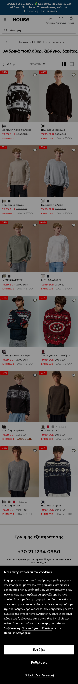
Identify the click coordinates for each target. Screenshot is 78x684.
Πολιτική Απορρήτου (17, 633)
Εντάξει (39, 649)
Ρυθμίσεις (39, 662)
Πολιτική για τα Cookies (37, 628)
